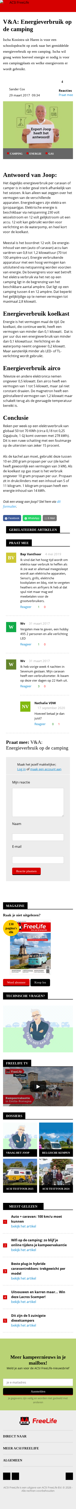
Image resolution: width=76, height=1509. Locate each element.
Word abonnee (16, 982)
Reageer (25, 607)
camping (16, 153)
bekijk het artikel (23, 1226)
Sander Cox (17, 89)
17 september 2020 (51, 708)
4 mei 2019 (53, 554)
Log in (21, 769)
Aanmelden (38, 1391)
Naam (16, 824)
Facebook (6, 1476)
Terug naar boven (69, 1476)
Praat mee (66, 95)
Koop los (40, 982)
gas (51, 153)
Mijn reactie (21, 782)
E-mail (16, 847)
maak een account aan (45, 769)
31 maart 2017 (39, 623)
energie (35, 153)
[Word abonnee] (30, 947)
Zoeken (58, 6)
